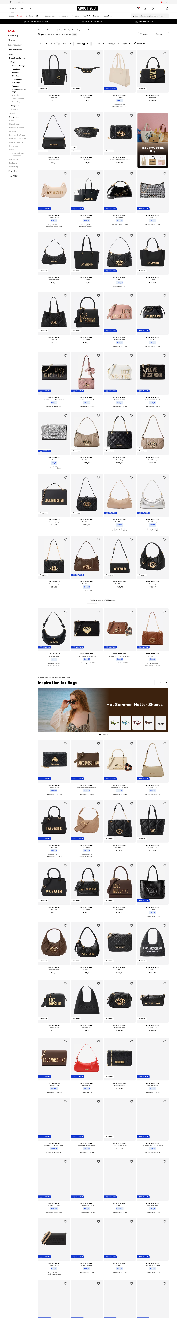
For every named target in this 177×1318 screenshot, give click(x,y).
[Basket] (167, 8)
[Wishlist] (159, 8)
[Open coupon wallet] (138, 8)
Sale (53, 44)
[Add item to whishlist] (65, 53)
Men (22, 8)
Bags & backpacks (66, 30)
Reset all (141, 43)
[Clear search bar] (166, 16)
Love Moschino (89, 30)
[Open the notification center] (152, 8)
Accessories (51, 30)
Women (12, 8)
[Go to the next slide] (166, 682)
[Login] (145, 8)
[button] (145, 34)
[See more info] (54, 104)
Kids (30, 8)
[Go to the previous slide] (152, 682)
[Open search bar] (132, 16)
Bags (79, 30)
